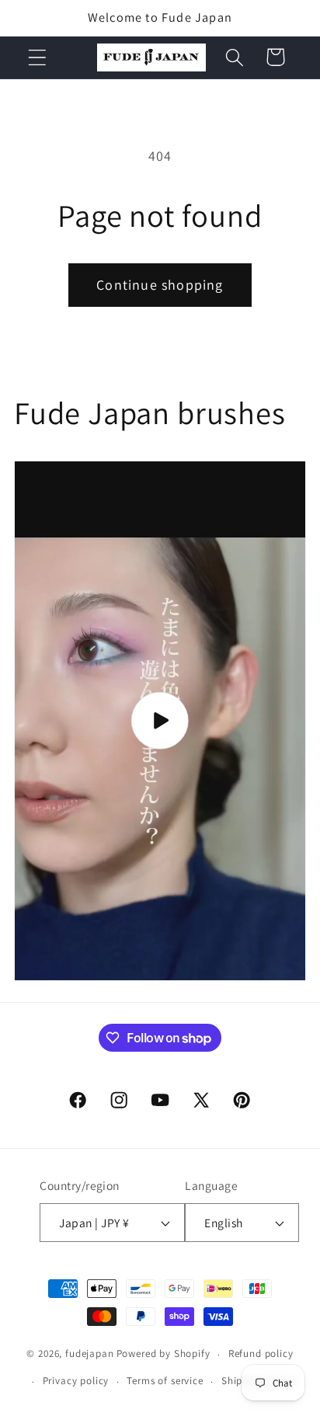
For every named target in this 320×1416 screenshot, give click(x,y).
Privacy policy (76, 1380)
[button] (37, 57)
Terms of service (165, 1380)
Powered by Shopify (163, 1354)
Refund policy (261, 1353)
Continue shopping (159, 285)
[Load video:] (160, 720)
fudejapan (89, 1354)
